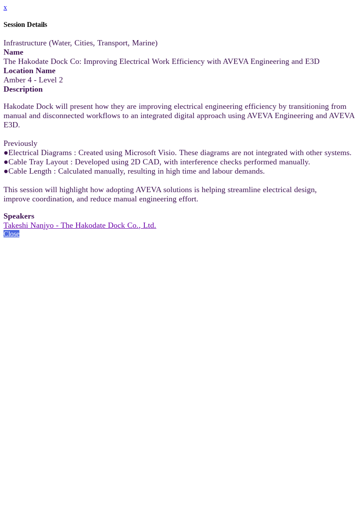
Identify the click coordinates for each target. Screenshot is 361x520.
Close (11, 234)
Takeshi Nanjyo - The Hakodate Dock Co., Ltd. (80, 225)
